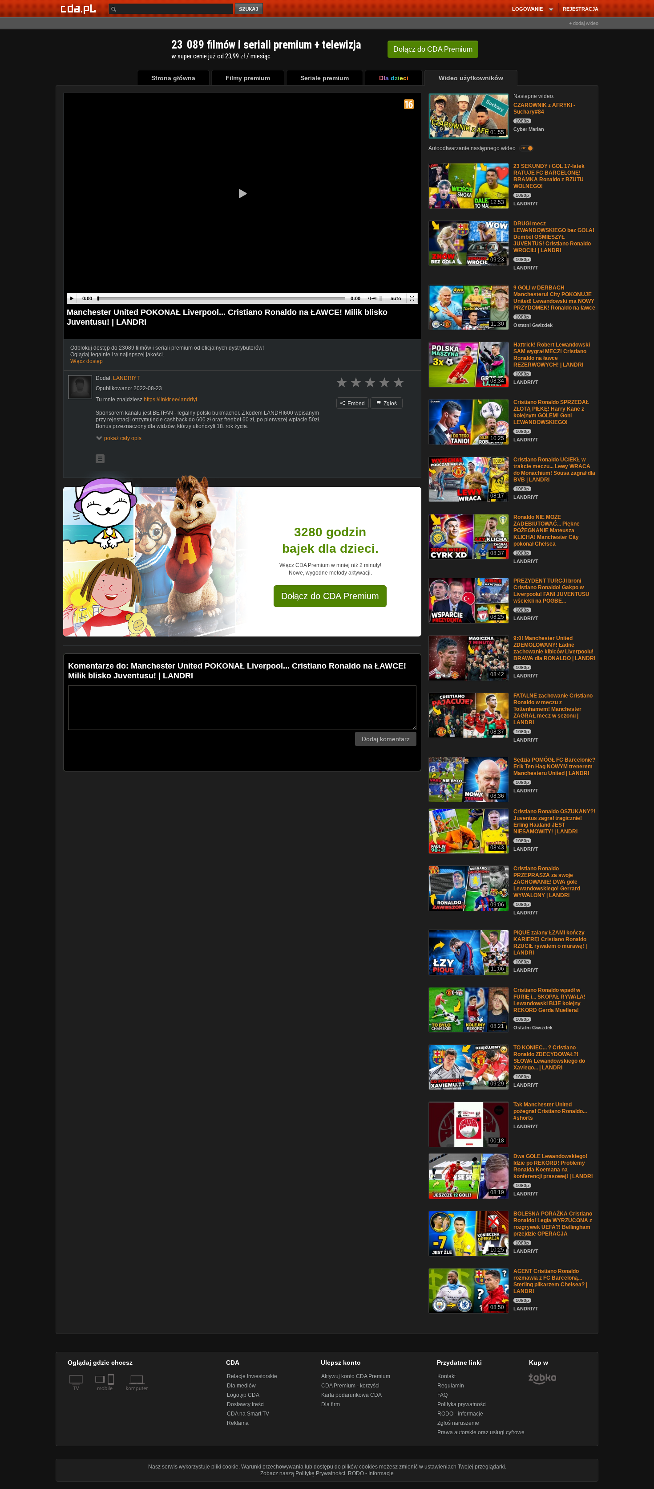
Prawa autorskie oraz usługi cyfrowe (481, 1432)
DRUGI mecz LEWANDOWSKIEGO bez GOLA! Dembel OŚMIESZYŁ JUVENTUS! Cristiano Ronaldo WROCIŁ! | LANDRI (553, 236)
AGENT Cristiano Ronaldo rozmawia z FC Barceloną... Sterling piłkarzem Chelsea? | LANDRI (550, 1281)
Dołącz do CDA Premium (330, 596)
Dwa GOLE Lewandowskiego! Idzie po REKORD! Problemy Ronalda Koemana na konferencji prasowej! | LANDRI (553, 1166)
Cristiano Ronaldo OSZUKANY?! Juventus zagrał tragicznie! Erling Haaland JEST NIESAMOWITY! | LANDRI (554, 821)
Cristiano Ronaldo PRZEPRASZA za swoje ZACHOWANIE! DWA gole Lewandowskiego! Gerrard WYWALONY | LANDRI (546, 881)
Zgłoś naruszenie (458, 1423)
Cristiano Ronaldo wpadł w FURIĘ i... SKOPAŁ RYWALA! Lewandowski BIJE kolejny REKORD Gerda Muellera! (549, 1000)
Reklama (238, 1423)
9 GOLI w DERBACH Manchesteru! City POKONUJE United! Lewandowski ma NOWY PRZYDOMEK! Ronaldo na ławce (554, 298)
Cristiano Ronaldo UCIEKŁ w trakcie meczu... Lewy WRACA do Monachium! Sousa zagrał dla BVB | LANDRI (554, 470)
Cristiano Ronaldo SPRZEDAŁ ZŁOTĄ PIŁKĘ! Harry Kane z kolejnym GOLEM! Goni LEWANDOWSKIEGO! (551, 412)
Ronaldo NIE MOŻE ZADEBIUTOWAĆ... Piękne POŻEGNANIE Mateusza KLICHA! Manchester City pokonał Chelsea (546, 530)
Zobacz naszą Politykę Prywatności (302, 1473)
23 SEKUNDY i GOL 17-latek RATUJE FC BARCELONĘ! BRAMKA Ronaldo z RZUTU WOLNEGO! (549, 176)
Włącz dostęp (86, 361)
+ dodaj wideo (583, 23)
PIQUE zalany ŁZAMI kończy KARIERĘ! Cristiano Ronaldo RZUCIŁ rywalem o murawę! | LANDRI (550, 943)
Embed (355, 403)
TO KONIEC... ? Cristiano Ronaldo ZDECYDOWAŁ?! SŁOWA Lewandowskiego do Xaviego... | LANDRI (549, 1057)
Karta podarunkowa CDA (351, 1395)
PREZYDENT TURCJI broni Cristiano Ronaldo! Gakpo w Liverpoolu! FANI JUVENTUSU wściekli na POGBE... (551, 591)
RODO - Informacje (371, 1473)
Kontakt (446, 1376)
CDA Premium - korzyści (350, 1386)
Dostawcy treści (246, 1404)
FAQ (442, 1395)
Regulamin (450, 1386)
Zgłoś (389, 403)
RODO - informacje (460, 1414)
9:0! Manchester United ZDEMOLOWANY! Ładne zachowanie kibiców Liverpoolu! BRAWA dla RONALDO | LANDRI (554, 648)
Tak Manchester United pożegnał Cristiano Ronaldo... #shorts (550, 1111)
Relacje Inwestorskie (252, 1376)
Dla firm (330, 1404)
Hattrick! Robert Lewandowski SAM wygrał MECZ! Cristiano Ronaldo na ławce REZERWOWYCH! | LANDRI (551, 355)
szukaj (249, 9)
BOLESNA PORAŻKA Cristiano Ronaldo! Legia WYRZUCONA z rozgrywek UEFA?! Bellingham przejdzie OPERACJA (552, 1224)
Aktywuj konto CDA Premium (355, 1376)
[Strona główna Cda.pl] (80, 8)
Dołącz (432, 49)
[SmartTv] (112, 1394)
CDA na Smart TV (248, 1414)
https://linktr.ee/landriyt (170, 399)
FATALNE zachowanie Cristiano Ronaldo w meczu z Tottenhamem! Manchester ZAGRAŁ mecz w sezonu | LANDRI (553, 709)
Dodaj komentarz (386, 738)
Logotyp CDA (243, 1395)
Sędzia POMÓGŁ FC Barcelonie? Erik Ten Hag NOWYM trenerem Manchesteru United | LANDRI (554, 766)
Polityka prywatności (462, 1404)
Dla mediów (241, 1386)
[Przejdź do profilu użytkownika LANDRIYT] (80, 387)
